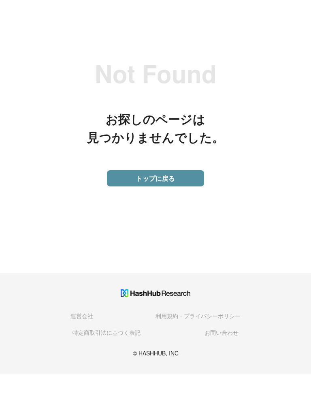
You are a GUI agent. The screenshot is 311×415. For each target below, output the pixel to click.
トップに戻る (155, 178)
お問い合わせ (221, 332)
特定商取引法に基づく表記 (106, 332)
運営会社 (81, 316)
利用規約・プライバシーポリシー (198, 316)
